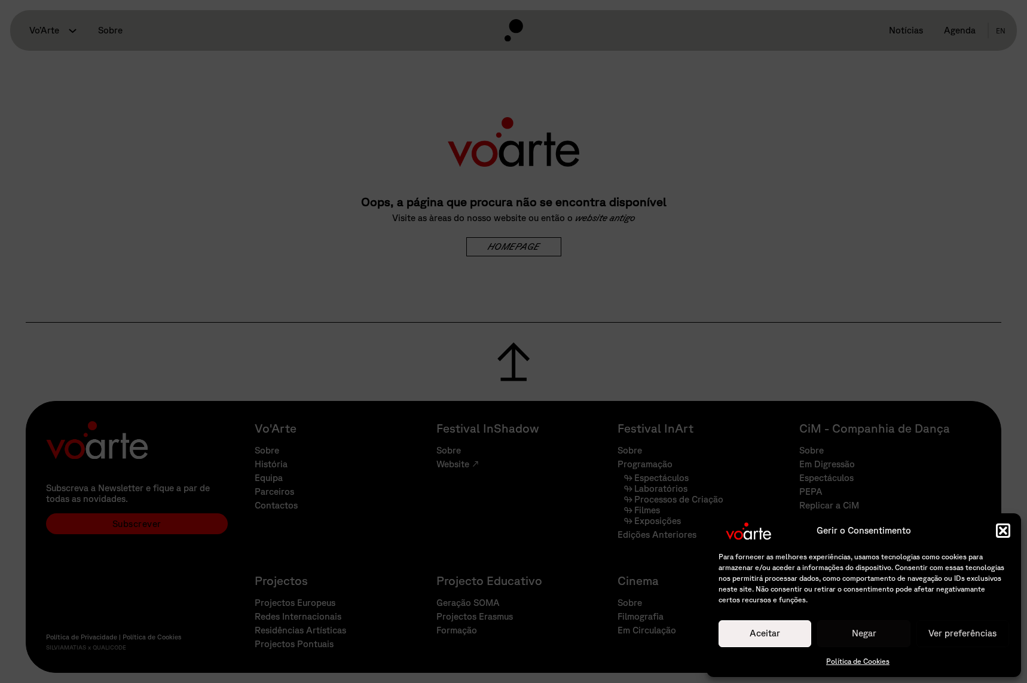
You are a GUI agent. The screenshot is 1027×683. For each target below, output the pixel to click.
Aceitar (765, 633)
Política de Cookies (858, 661)
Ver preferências (962, 633)
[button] (1003, 531)
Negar (864, 633)
